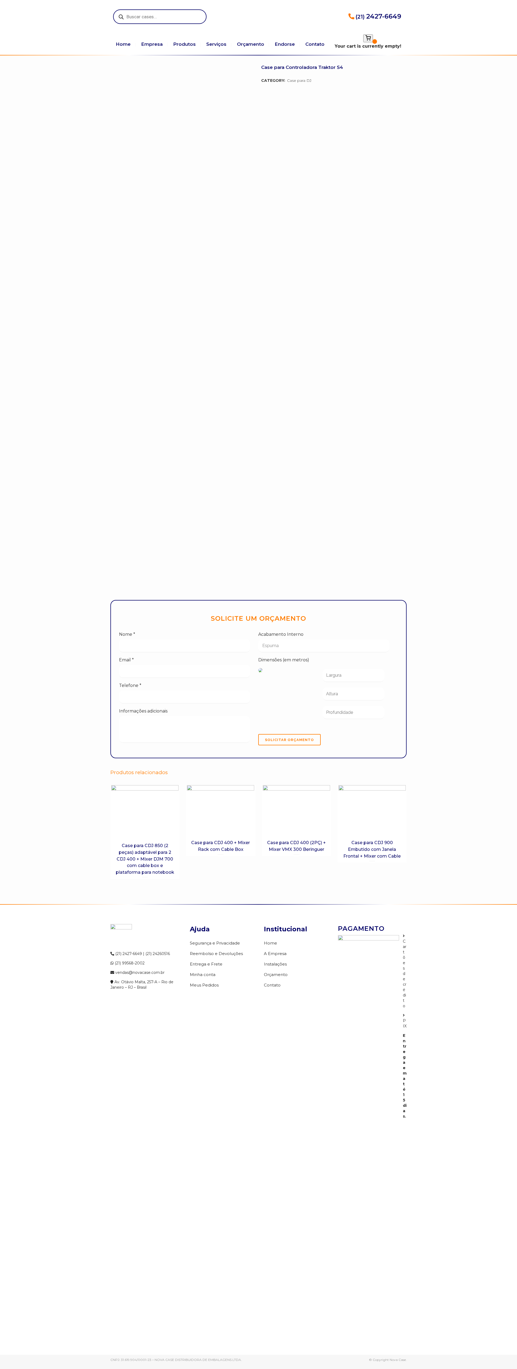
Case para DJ (299, 80)
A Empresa (275, 953)
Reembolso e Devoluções (216, 953)
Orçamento (276, 974)
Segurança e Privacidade (215, 943)
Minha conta (202, 974)
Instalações (275, 964)
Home (270, 943)
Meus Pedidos (204, 985)
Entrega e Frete (206, 964)
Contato (272, 985)
